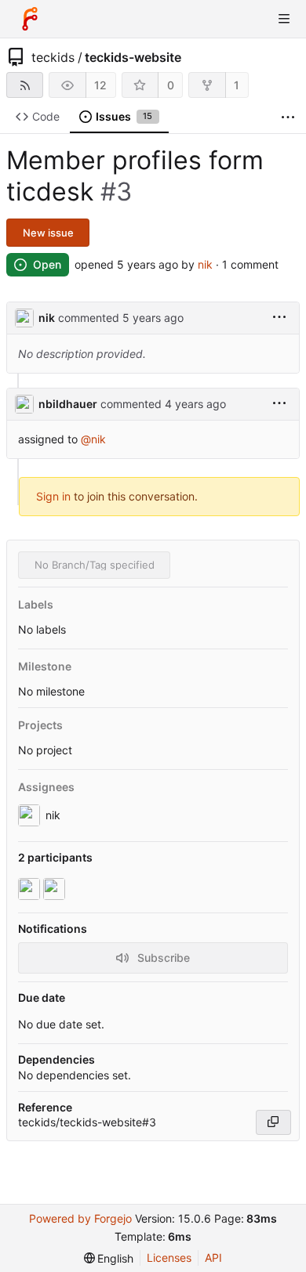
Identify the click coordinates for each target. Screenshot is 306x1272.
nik (205, 264)
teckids (53, 57)
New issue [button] (48, 232)
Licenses (169, 1257)
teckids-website (133, 57)
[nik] (30, 889)
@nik (93, 439)
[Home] (30, 19)
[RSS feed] (24, 85)
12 (100, 85)
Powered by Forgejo (80, 1218)
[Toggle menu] (284, 19)
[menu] (279, 317)
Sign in (53, 496)
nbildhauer (67, 403)
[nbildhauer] (55, 889)
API (213, 1257)
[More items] (288, 117)
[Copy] (273, 1122)
